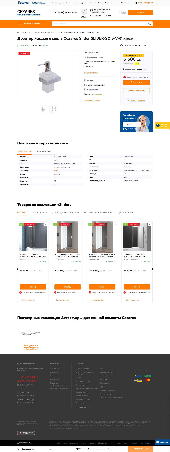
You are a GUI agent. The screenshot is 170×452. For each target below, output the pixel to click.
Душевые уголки (82, 385)
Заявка (110, 449)
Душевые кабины (82, 396)
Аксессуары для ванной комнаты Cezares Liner (31, 347)
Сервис (92, 3)
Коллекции (81, 407)
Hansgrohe (92, 443)
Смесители (80, 403)
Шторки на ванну (82, 392)
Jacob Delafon (74, 443)
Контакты (108, 3)
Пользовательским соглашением (117, 425)
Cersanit (134, 443)
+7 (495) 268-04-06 (66, 12)
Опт (77, 3)
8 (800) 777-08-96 (27, 381)
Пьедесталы (104, 383)
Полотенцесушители (107, 390)
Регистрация (148, 3)
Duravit (83, 443)
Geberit (59, 443)
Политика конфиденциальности (58, 384)
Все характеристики (91, 72)
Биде (101, 387)
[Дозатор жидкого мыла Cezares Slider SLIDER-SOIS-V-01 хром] (50, 449)
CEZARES (28, 13)
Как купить (54, 379)
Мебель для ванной (107, 376)
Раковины (104, 379)
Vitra (141, 443)
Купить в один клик (136, 91)
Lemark (147, 443)
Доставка (85, 3)
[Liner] (30, 333)
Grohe (119, 443)
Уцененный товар (82, 369)
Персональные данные (59, 388)
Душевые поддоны (83, 399)
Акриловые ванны (83, 381)
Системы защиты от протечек (111, 397)
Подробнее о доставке (92, 100)
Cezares (37, 423)
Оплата (100, 3)
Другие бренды (57, 3)
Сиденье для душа (106, 372)
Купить (138, 82)
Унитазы (79, 378)
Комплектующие (106, 394)
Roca (65, 443)
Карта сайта (21, 424)
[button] (17, 269)
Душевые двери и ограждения (87, 388)
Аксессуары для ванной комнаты (85, 373)
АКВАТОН (126, 443)
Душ (101, 369)
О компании (70, 3)
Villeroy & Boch (103, 443)
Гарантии (53, 376)
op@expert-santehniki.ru (27, 402)
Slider (56, 171)
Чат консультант (95, 15)
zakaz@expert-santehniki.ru (28, 395)
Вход (140, 3)
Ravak (112, 443)
